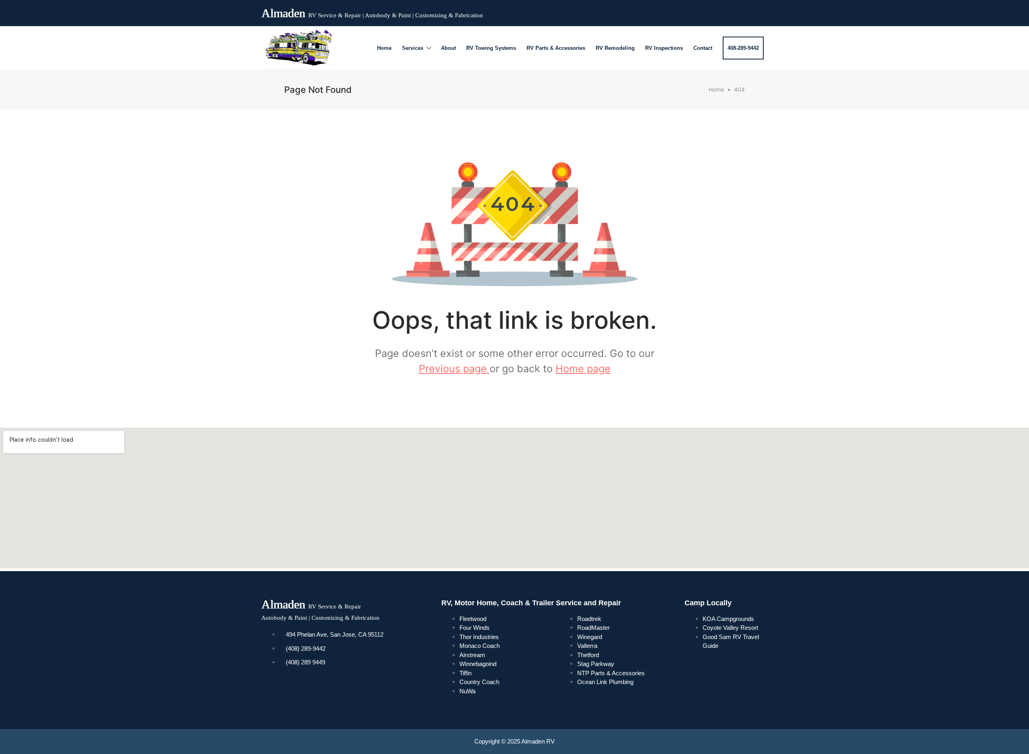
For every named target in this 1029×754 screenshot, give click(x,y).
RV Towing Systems (491, 48)
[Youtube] (731, 11)
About (448, 48)
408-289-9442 (743, 48)
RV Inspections (664, 48)
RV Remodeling (615, 48)
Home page (583, 369)
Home (384, 48)
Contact (702, 48)
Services (412, 48)
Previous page (454, 369)
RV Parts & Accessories (556, 48)
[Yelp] (745, 11)
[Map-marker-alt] (759, 11)
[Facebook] (716, 11)
